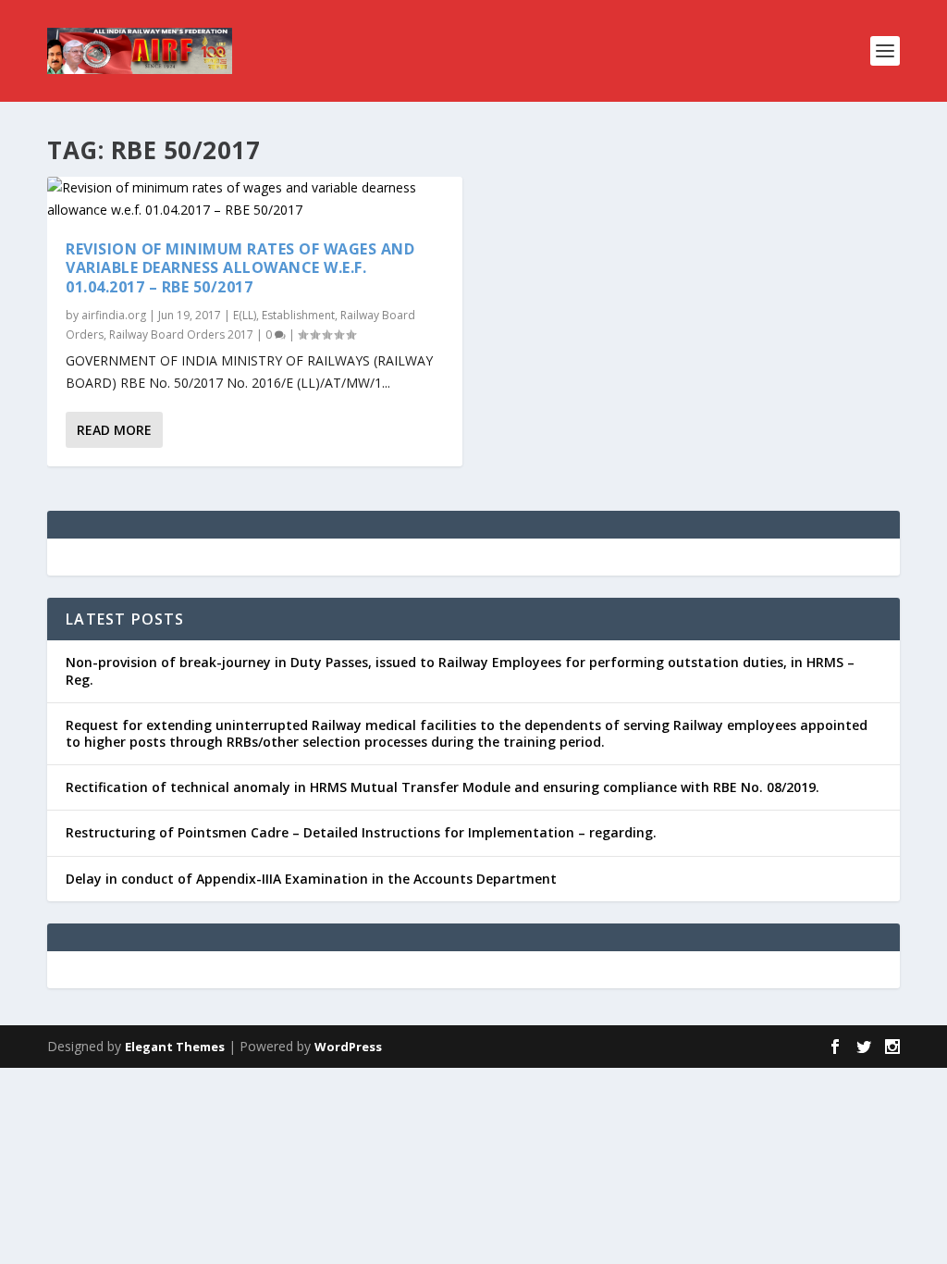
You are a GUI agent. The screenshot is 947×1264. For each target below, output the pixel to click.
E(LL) (244, 315)
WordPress (348, 1046)
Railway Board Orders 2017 (181, 334)
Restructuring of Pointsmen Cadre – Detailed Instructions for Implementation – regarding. (361, 832)
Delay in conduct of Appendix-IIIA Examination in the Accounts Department (311, 878)
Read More (114, 430)
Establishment (298, 315)
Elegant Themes (175, 1046)
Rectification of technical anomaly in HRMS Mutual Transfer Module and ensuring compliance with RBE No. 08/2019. (442, 787)
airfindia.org (113, 315)
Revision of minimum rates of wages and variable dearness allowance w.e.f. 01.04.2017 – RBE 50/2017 (240, 268)
